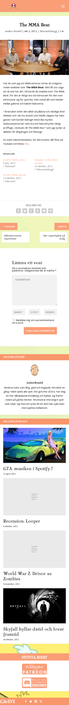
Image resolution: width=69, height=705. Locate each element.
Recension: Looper (21, 521)
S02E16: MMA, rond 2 (14, 159)
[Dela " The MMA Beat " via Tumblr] (37, 211)
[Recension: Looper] (34, 496)
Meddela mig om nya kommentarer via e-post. (33, 321)
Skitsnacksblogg (48, 31)
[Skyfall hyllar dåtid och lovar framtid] (34, 605)
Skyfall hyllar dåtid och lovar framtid (33, 631)
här (26, 143)
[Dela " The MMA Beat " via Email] (44, 211)
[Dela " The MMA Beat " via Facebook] (18, 211)
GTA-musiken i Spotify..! (27, 468)
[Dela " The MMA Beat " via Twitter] (25, 211)
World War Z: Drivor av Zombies (27, 576)
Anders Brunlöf (13, 31)
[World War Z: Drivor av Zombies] (34, 549)
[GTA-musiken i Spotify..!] (34, 445)
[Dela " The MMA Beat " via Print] (50, 211)
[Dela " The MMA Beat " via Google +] (31, 211)
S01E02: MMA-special (14, 174)
